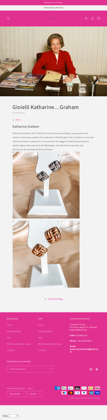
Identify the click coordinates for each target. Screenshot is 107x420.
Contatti (10, 350)
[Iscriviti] (50, 369)
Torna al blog (55, 298)
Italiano (33, 394)
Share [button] (18, 119)
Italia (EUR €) (15, 394)
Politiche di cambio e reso (18, 344)
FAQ (8, 337)
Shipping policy (14, 331)
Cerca (9, 325)
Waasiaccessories (80, 398)
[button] (8, 18)
